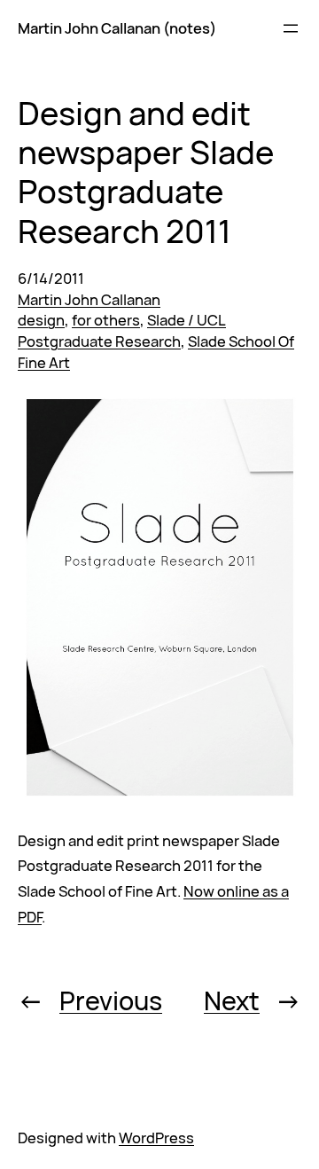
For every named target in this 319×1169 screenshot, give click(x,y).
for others (106, 320)
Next (232, 1000)
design (41, 320)
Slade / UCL (186, 320)
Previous (110, 1000)
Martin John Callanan (89, 299)
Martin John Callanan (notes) (117, 28)
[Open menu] (290, 28)
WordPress (156, 1137)
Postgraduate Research (99, 341)
